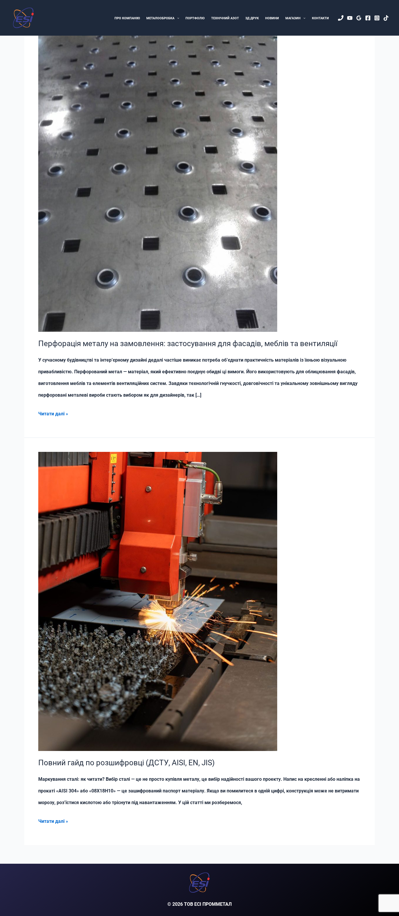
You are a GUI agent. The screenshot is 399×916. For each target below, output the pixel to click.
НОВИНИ (272, 18)
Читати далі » (53, 415)
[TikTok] (386, 18)
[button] (176, 18)
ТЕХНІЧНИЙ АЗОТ (225, 18)
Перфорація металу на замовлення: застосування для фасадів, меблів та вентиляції (187, 343)
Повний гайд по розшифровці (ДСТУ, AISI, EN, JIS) (126, 762)
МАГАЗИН (293, 18)
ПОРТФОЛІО (195, 18)
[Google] (359, 18)
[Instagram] (377, 18)
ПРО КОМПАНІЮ (127, 18)
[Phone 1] (341, 18)
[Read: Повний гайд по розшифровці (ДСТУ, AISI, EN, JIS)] (157, 601)
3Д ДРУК (252, 18)
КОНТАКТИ (320, 18)
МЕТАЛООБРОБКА (160, 18)
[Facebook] (368, 18)
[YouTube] (350, 18)
